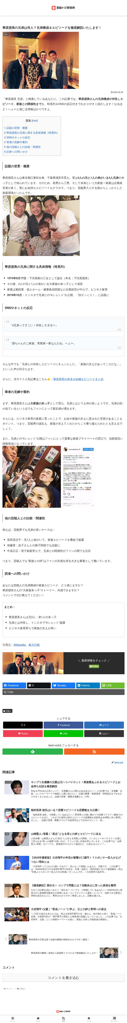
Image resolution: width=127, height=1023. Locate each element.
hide (34, 120)
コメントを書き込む (63, 978)
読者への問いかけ (16, 151)
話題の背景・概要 (16, 128)
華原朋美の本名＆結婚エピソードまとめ (78, 379)
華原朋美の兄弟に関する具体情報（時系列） (31, 132)
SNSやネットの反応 (17, 137)
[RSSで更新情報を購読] (94, 751)
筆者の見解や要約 (16, 142)
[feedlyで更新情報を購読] (32, 751)
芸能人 (8, 711)
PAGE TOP (121, 989)
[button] (104, 733)
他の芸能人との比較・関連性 (22, 147)
